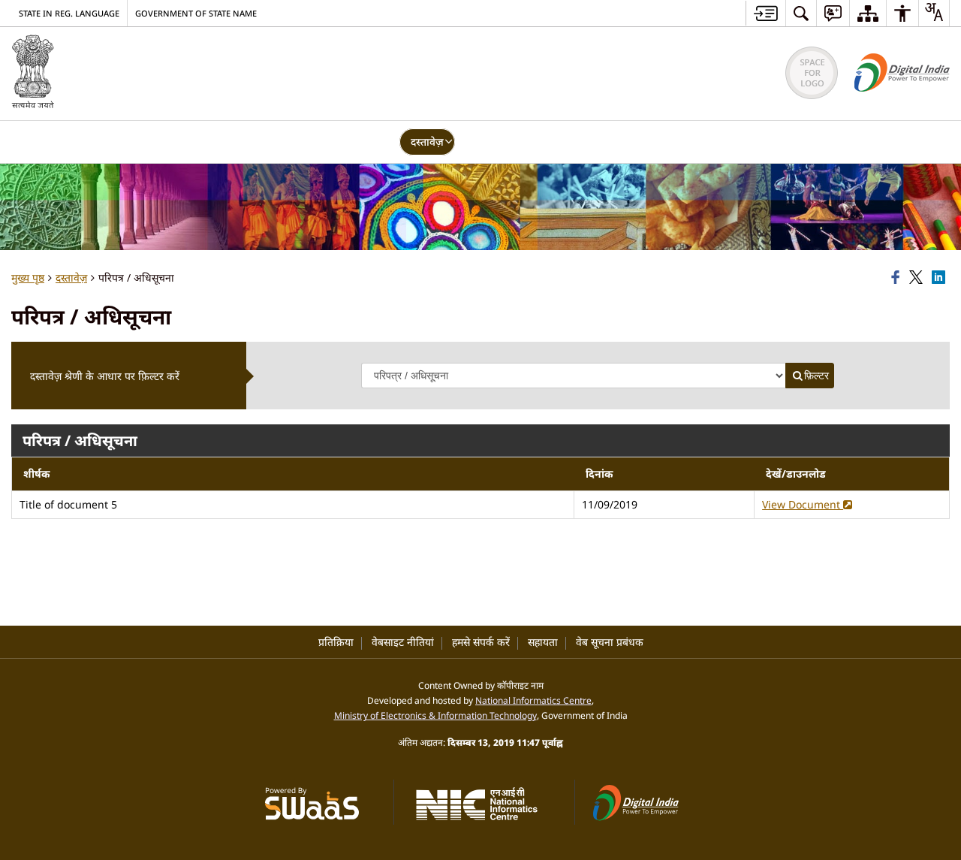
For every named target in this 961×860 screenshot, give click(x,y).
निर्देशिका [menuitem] (182, 141)
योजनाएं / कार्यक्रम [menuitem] (351, 141)
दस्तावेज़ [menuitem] (427, 141)
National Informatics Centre (533, 700)
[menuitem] (801, 13)
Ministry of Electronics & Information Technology (435, 715)
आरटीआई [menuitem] (738, 141)
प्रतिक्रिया (336, 642)
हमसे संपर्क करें (481, 642)
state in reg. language (69, 13)
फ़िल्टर (816, 376)
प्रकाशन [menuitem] (529, 141)
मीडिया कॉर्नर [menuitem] (593, 141)
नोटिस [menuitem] (478, 141)
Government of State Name (196, 13)
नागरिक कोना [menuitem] (669, 141)
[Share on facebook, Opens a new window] (898, 278)
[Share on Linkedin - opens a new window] (941, 278)
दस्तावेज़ (71, 277)
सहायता (543, 642)
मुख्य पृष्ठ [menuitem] (39, 141)
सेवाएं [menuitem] (280, 141)
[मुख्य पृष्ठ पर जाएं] (765, 13)
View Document (802, 504)
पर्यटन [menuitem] (234, 141)
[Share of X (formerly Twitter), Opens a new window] (918, 278)
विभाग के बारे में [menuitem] (110, 141)
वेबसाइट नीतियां (403, 642)
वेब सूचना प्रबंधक (609, 642)
